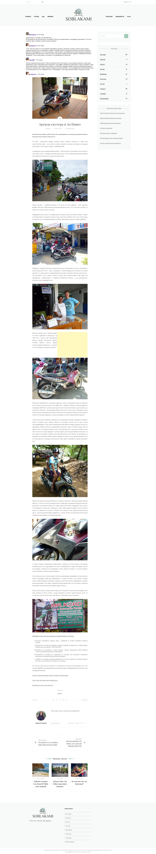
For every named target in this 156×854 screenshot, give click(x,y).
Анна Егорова (70, 128)
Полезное (109, 16)
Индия (102, 69)
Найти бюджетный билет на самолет (111, 118)
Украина (103, 93)
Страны (36, 16)
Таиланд (48, 128)
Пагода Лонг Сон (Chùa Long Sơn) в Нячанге (60, 784)
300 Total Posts (55, 723)
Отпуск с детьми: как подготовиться (110, 143)
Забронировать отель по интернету (110, 123)
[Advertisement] (72, 344)
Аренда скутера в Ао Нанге (60, 124)
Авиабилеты (119, 16)
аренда (60, 693)
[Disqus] (60, 54)
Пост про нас (47, 820)
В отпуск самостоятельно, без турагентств (112, 113)
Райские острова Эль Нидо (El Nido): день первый (40, 784)
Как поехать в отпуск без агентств (42, 685)
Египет (102, 64)
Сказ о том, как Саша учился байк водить (45, 680)
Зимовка (50, 16)
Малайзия (103, 74)
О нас (129, 16)
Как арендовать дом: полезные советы (111, 138)
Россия (102, 84)
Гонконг (102, 59)
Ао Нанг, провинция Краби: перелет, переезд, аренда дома (50, 675)
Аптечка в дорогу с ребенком (108, 133)
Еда (43, 16)
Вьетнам (103, 54)
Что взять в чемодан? (106, 128)
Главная (28, 16)
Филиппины (104, 98)
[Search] (42, 2)
